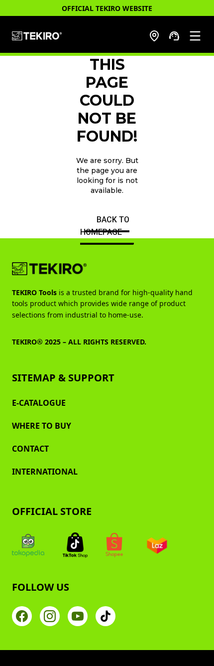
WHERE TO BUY (41, 425)
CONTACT (30, 448)
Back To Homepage (104, 226)
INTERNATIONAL (45, 471)
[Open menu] (195, 36)
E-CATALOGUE (39, 402)
